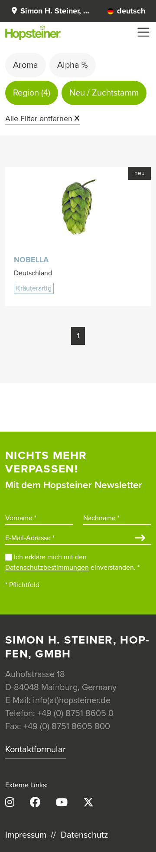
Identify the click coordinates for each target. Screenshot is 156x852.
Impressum (25, 835)
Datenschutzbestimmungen (47, 567)
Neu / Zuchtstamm (104, 93)
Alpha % (72, 65)
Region (31, 93)
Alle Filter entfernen (38, 118)
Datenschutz (84, 835)
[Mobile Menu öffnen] (143, 32)
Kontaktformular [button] (35, 749)
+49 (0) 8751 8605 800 (66, 726)
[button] (50, 11)
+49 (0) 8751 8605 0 (75, 713)
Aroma (25, 65)
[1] (140, 538)
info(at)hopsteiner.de (71, 700)
